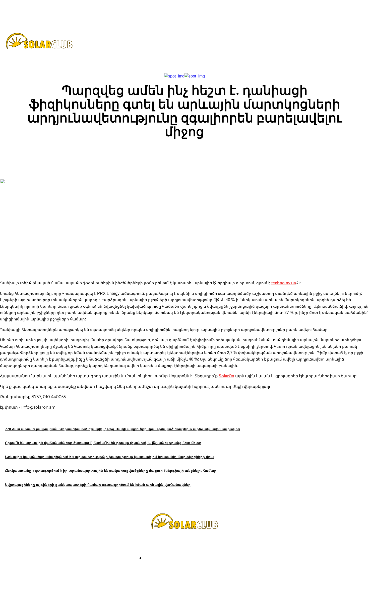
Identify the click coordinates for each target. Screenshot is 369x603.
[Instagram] (177, 572)
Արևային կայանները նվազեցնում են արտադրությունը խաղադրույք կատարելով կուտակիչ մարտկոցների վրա (109, 456)
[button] (241, 43)
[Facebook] (163, 572)
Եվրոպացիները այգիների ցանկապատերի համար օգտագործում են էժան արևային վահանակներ (98, 484)
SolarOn (226, 376)
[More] (269, 154)
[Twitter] (192, 572)
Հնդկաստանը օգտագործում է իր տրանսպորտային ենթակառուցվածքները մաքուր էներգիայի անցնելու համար (110, 470)
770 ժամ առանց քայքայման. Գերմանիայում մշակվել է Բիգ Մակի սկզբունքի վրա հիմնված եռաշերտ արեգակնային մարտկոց (122, 428)
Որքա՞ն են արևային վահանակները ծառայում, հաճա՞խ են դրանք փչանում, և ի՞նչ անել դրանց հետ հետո (103, 442)
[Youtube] (206, 572)
